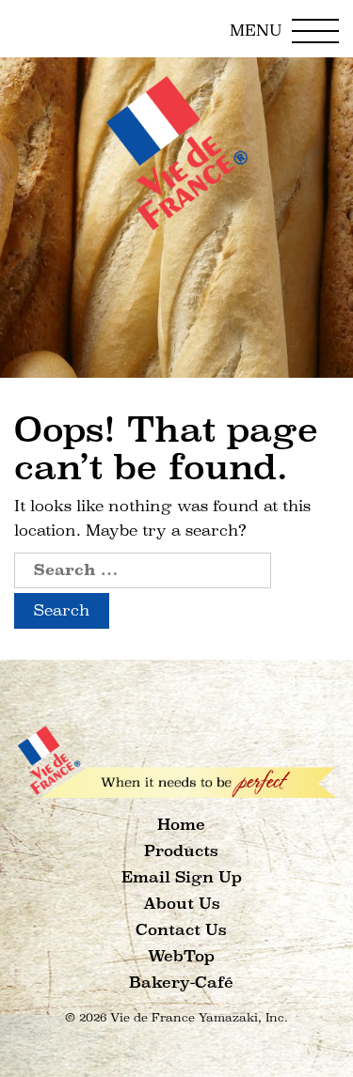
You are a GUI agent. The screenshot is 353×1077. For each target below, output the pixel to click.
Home (181, 825)
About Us (181, 904)
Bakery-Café (181, 982)
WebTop (181, 956)
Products (181, 851)
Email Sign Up (181, 877)
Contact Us (181, 930)
